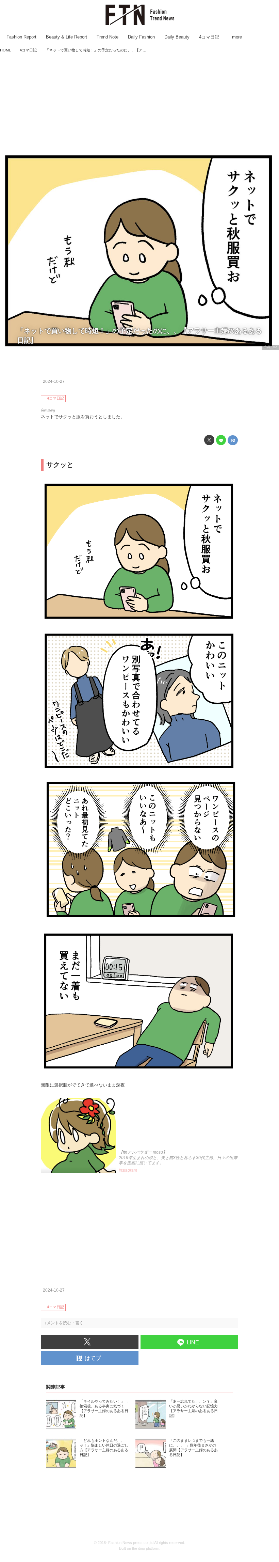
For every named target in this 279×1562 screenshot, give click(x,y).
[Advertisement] (139, 102)
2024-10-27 (54, 381)
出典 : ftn (270, 347)
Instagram (128, 1170)
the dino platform (145, 1548)
